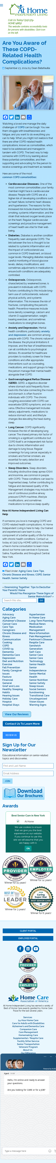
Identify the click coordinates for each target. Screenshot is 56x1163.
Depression (8, 658)
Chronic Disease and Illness (18, 574)
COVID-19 (7, 648)
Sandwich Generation (36, 647)
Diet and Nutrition (12, 661)
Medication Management (37, 628)
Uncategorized (38, 698)
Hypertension (37, 614)
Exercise (7, 664)
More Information (39, 633)
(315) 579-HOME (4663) (21, 22)
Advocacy (8, 614)
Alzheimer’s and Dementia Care (28, 1026)
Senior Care (36, 655)
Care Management (28, 1032)
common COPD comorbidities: (19, 177)
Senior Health (37, 664)
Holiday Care (9, 698)
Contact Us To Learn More (22, 723)
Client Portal (28, 931)
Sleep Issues (36, 686)
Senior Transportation (28, 1044)
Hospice (7, 701)
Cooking (7, 642)
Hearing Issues (10, 695)
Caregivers (8, 630)
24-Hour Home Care (28, 1020)
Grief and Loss (10, 686)
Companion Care (28, 1029)
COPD (21, 127)
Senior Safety (19, 578)
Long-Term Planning (41, 620)
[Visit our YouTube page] (35, 948)
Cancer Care (9, 623)
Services (27, 1017)
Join (7, 781)
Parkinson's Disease (40, 639)
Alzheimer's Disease (14, 620)
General (7, 683)
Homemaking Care (28, 1035)
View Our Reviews (17, 714)
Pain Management (40, 636)
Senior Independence (37, 669)
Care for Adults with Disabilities (28, 1023)
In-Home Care (37, 617)
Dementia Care (11, 655)
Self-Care (35, 652)
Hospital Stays (10, 704)
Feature (6, 676)
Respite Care (36, 642)
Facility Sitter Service (28, 1041)
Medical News (37, 623)
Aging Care (25, 571)
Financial (7, 680)
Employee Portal (28, 938)
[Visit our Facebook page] (20, 948)
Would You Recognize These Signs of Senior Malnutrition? (32, 595)
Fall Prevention (11, 667)
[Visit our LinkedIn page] (28, 948)
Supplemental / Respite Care (28, 1038)
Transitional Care (39, 695)
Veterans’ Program (28, 1047)
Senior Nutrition (38, 680)
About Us (27, 1050)
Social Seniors (37, 689)
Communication (11, 639)
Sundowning (36, 692)
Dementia (8, 652)
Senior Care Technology (36, 660)
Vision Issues (36, 701)
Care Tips (38, 571)
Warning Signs (37, 704)
